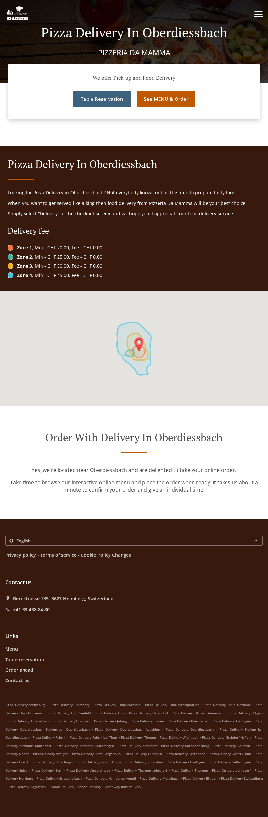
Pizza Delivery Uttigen (245, 713)
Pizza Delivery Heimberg (69, 704)
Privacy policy (20, 555)
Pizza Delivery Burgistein (144, 762)
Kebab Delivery (89, 786)
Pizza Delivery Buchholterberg (185, 745)
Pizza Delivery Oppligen (71, 721)
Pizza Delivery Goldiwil (231, 745)
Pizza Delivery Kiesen (147, 721)
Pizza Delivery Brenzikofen (188, 721)
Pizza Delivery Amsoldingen (88, 770)
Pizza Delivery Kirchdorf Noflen (226, 737)
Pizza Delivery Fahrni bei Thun (93, 737)
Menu (11, 649)
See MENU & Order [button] (166, 99)
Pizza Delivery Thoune (138, 737)
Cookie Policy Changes (106, 555)
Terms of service (58, 555)
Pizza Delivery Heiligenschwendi (110, 778)
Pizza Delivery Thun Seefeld (69, 713)
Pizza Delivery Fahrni (49, 737)
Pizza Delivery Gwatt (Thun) (99, 762)
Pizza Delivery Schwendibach (59, 778)
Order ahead (19, 670)
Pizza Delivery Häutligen (186, 762)
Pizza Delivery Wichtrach (178, 737)
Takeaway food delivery (122, 786)
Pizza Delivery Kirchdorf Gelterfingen (85, 745)
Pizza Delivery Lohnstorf (231, 770)
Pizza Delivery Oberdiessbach (189, 729)
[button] (258, 14)
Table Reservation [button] (102, 99)
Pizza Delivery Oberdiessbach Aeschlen (127, 729)
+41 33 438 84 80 (31, 610)
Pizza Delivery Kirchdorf (138, 745)
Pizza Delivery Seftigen (50, 754)
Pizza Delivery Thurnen (189, 770)
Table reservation (24, 659)
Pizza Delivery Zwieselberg (242, 778)
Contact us (17, 680)
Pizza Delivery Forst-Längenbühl (97, 754)
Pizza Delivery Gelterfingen (230, 762)
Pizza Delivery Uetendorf (148, 713)
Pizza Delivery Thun (110, 713)
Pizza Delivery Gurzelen (143, 754)
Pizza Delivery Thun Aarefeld (117, 704)
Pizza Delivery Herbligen (232, 721)
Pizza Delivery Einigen (200, 778)
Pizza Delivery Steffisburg (25, 704)
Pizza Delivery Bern (47, 770)
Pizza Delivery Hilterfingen (53, 762)
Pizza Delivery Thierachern (28, 721)
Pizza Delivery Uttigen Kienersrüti (198, 713)
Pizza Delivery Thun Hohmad (227, 704)
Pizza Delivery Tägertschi (27, 786)
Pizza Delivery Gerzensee (185, 754)
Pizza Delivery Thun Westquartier (172, 704)
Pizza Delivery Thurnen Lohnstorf (140, 770)
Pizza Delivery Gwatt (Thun (230, 754)
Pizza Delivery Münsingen (159, 778)
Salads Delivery (62, 786)
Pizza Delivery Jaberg (110, 721)
